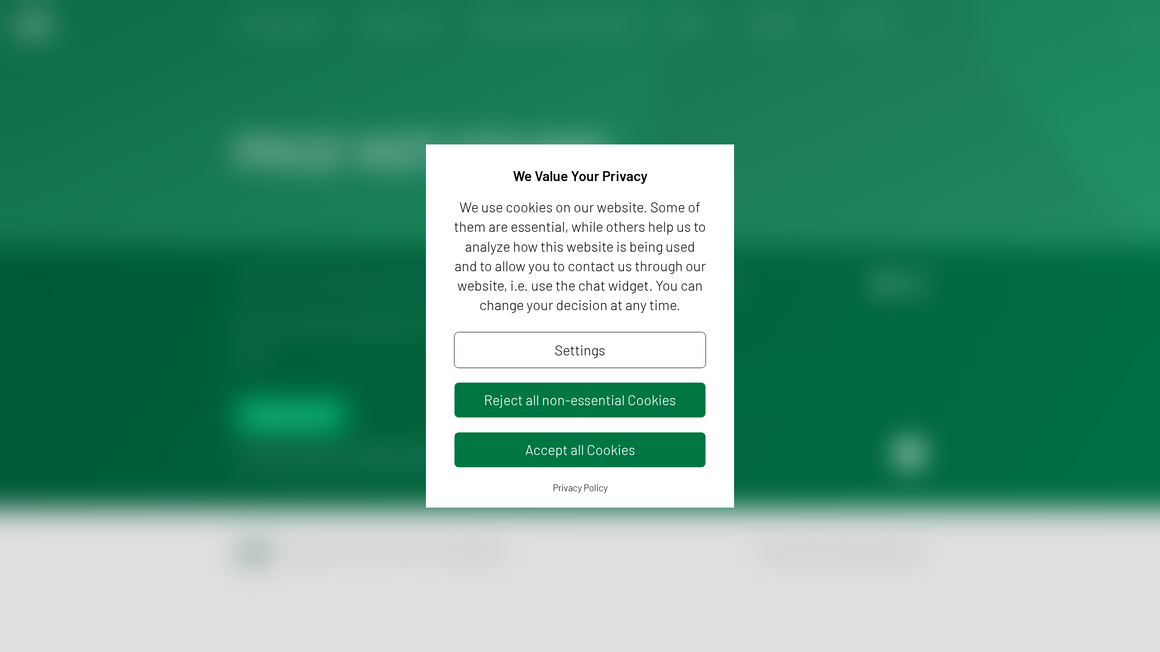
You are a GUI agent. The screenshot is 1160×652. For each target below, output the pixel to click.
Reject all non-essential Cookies (580, 399)
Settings (580, 349)
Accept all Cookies (580, 449)
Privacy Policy (580, 487)
